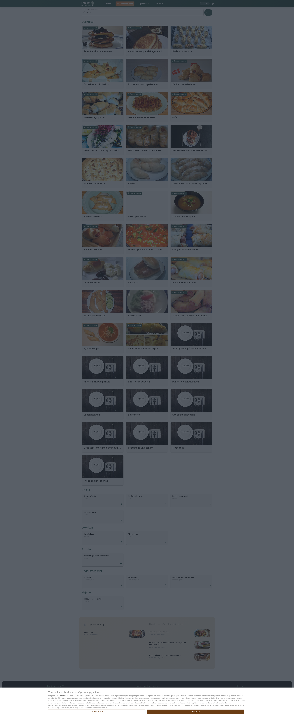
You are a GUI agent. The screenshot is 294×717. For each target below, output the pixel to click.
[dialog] (147, 702)
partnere (63, 695)
